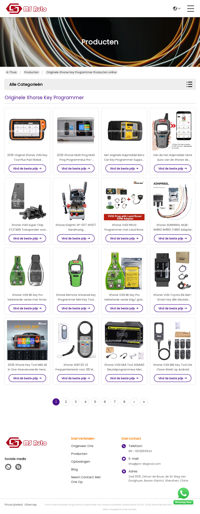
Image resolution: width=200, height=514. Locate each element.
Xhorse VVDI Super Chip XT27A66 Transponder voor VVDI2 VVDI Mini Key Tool (27, 229)
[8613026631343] (8, 467)
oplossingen (80, 461)
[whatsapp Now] (183, 504)
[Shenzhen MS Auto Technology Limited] (26, 8)
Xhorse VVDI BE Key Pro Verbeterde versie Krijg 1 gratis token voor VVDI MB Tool (124, 299)
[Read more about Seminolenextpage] (134, 401)
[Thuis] (26, 447)
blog (74, 469)
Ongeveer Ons (82, 446)
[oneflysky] (18, 467)
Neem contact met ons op (86, 479)
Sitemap (31, 505)
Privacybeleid (14, 505)
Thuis (13, 72)
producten (31, 72)
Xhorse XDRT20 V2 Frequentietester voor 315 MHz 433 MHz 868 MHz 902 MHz (75, 369)
